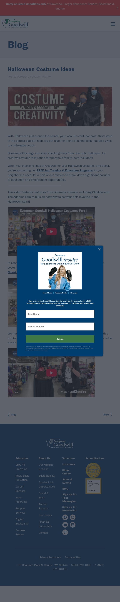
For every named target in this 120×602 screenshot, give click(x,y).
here (46, 350)
